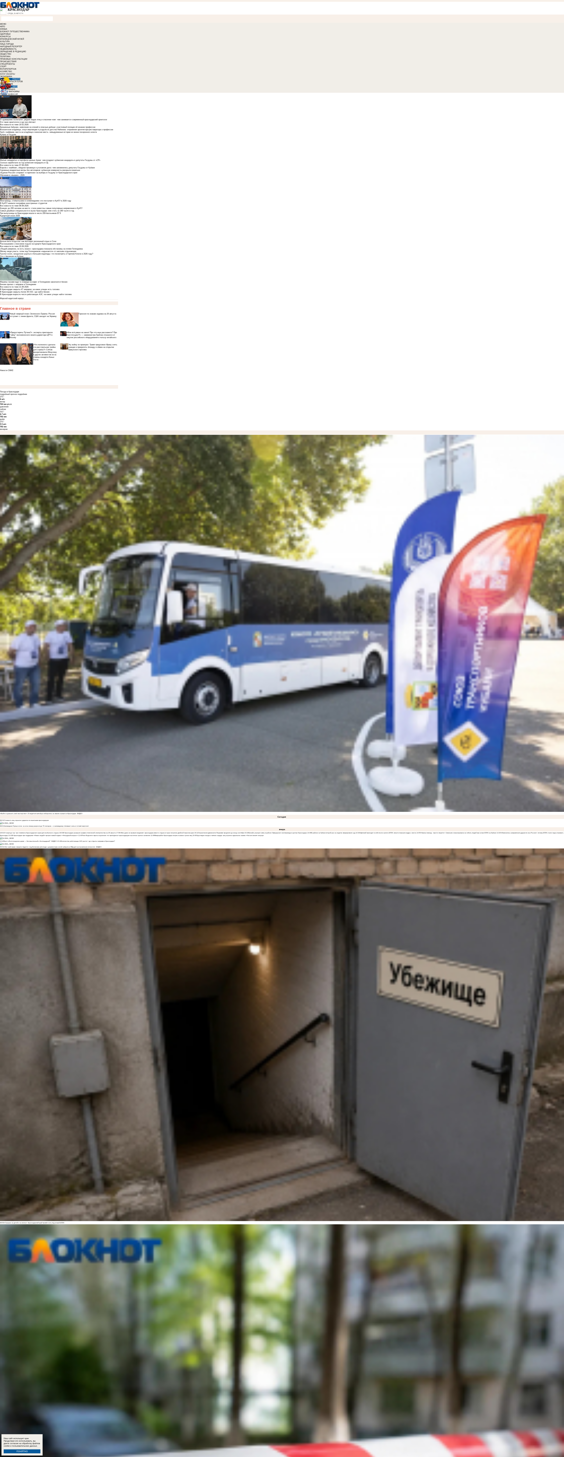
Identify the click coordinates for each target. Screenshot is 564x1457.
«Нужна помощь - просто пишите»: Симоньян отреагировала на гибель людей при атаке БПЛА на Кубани (458, 833)
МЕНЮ (3, 24)
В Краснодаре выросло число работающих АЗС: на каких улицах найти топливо (36, 294)
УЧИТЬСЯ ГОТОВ (15, 81)
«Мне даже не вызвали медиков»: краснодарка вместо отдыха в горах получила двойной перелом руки (157, 833)
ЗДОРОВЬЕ (5, 34)
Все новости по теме (9, 124)
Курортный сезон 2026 (10, 216)
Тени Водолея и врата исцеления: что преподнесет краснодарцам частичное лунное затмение (116, 835)
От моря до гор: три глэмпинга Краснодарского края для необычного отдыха (31, 833)
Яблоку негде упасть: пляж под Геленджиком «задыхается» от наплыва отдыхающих (38, 251)
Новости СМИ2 (6, 370)
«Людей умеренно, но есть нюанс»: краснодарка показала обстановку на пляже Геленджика (41, 249)
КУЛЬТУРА (5, 41)
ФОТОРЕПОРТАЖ (8, 69)
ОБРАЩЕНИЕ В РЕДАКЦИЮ (13, 51)
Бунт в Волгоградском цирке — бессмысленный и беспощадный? (27, 841)
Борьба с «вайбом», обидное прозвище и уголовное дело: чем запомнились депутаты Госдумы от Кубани (47, 168)
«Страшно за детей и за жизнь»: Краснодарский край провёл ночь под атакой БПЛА (34, 1223)
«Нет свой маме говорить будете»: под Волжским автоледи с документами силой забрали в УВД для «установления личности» (49, 847)
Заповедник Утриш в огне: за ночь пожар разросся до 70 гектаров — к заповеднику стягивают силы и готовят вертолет (46, 826)
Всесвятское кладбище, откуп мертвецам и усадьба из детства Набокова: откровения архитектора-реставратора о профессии (56, 129)
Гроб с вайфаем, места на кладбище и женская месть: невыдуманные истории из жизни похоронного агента (48, 132)
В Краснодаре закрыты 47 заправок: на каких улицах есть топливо (29, 289)
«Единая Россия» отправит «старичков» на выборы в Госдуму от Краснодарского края (38, 173)
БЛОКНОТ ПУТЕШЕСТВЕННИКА (15, 31)
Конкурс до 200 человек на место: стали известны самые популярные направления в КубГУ (41, 208)
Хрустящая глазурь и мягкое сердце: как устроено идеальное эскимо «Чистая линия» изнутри (230, 835)
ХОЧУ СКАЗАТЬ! (7, 74)
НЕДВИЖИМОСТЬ (8, 49)
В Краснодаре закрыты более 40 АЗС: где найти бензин (24, 292)
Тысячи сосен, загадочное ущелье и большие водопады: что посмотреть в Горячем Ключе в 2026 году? (46, 254)
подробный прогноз (8, 394)
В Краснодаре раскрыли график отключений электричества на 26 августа (89, 833)
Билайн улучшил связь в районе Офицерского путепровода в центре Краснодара (278, 833)
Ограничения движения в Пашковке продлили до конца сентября (221, 833)
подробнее (22, 394)
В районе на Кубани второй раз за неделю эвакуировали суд (333, 833)
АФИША (3, 29)
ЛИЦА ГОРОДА (7, 44)
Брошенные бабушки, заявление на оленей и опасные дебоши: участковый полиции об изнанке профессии (47, 127)
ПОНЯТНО (22, 1451)
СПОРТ (3, 66)
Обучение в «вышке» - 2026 (12, 175)
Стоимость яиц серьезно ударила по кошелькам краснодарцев (26, 820)
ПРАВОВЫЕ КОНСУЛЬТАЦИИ (13, 59)
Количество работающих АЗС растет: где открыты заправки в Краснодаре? (88, 841)
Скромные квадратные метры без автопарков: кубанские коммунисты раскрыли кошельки (40, 170)
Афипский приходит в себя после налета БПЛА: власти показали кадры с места (388, 833)
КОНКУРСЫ (5, 36)
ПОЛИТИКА (5, 56)
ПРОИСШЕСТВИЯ (8, 61)
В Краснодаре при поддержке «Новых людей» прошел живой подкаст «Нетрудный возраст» (45, 835)
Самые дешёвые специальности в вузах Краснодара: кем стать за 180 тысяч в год (37, 211)
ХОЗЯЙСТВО (6, 71)
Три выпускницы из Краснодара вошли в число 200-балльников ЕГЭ (30, 213)
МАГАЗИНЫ (14, 91)
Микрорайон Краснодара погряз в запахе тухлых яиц (173, 835)
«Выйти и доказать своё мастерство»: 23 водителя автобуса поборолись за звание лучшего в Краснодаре (38, 813)
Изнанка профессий (9, 94)
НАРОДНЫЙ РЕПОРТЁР (11, 46)
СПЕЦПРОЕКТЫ (7, 64)
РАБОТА (16, 79)
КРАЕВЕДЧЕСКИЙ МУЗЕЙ (12, 39)
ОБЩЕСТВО (5, 54)
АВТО (2, 26)
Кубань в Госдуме (8, 134)
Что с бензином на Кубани (11, 256)
